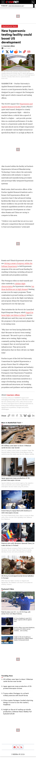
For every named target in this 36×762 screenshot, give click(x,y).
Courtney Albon (9, 46)
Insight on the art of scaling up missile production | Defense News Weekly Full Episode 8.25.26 (23, 638)
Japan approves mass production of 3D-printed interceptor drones (15, 479)
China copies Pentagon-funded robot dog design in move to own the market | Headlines (18, 702)
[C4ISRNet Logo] (12, 2)
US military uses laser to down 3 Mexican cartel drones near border (16, 446)
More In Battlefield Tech (11, 423)
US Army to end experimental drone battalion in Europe (17, 577)
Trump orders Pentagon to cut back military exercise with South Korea (16, 694)
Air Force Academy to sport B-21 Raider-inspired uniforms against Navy (23, 619)
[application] (17, 601)
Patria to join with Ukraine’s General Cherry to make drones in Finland (17, 544)
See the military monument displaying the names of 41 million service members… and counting (24, 629)
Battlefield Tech (10, 26)
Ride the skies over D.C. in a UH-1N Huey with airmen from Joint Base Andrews (15, 613)
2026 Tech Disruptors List (16, 6)
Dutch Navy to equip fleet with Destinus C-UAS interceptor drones (16, 511)
